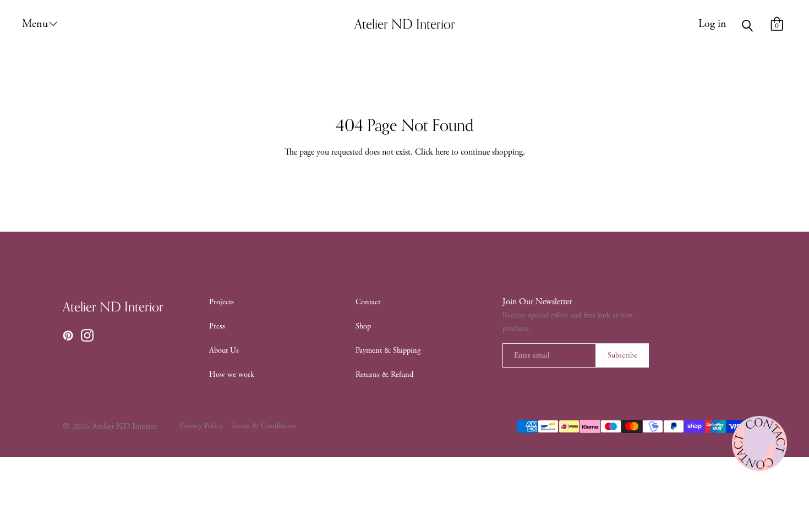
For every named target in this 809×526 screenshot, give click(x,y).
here (442, 152)
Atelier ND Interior (113, 307)
